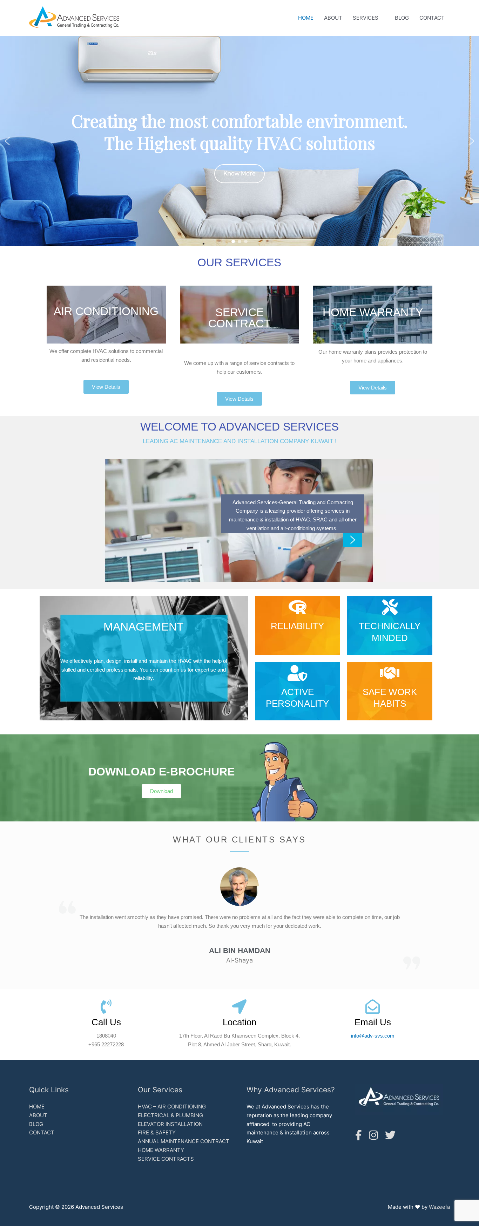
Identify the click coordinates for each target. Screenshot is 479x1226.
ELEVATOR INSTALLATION (170, 1124)
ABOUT (333, 17)
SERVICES (365, 17)
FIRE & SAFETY (157, 1132)
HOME (305, 17)
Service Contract (239, 318)
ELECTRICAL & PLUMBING (170, 1115)
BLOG (402, 17)
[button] (7, 141)
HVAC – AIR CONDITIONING (172, 1106)
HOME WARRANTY (373, 312)
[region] (239, 141)
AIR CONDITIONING (106, 311)
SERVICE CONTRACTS (166, 1158)
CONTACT (432, 17)
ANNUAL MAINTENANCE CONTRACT (183, 1141)
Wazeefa (439, 1207)
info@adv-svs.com (372, 1036)
